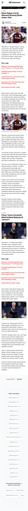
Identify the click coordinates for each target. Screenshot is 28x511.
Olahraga (4, 10)
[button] (24, 2)
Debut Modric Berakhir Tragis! (11, 87)
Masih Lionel (8, 22)
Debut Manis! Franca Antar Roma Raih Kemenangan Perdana (13, 77)
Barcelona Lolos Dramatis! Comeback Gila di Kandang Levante (13, 82)
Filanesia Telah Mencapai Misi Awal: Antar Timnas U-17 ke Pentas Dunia (12, 67)
